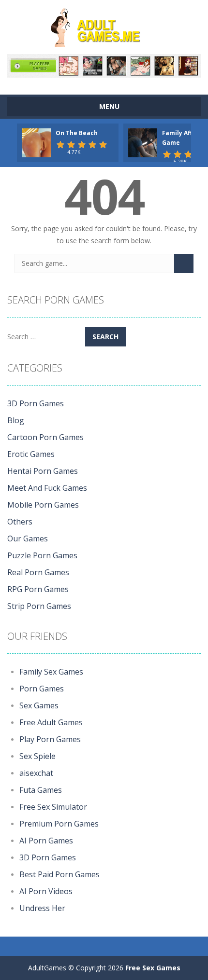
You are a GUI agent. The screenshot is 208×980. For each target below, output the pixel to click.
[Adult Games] (104, 26)
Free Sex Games (152, 967)
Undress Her (42, 908)
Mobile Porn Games (43, 504)
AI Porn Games (46, 840)
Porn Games (41, 688)
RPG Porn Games (38, 589)
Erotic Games (31, 454)
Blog (15, 420)
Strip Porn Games (39, 606)
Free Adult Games (51, 722)
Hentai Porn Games (42, 471)
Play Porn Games (50, 739)
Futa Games (40, 790)
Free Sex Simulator (53, 806)
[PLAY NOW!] (36, 142)
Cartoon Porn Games (45, 437)
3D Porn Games (35, 403)
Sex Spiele (37, 756)
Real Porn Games (38, 572)
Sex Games (39, 705)
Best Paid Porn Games (59, 874)
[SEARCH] (183, 263)
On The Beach (77, 133)
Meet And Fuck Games (47, 488)
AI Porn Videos (46, 891)
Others (19, 521)
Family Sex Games (51, 671)
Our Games (27, 538)
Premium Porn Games (59, 823)
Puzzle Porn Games (42, 555)
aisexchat (36, 773)
